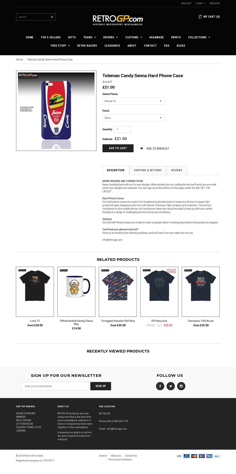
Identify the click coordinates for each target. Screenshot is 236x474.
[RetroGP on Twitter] (170, 386)
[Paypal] (217, 455)
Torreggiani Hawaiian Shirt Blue (118, 321)
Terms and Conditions (120, 459)
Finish (105, 110)
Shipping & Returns (148, 170)
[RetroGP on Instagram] (180, 386)
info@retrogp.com (112, 239)
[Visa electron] (187, 455)
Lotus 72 (35, 321)
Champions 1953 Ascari (201, 321)
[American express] (209, 455)
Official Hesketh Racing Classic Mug (76, 322)
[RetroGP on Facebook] (159, 386)
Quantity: (107, 129)
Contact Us (131, 455)
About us (116, 455)
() (212, 16)
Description (115, 170)
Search (103, 455)
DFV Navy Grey (159, 321)
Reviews (176, 170)
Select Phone (110, 94)
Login (199, 3)
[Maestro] (202, 455)
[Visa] (179, 455)
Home (19, 59)
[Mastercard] (194, 455)
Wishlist (186, 3)
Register (215, 3)
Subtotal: (107, 139)
